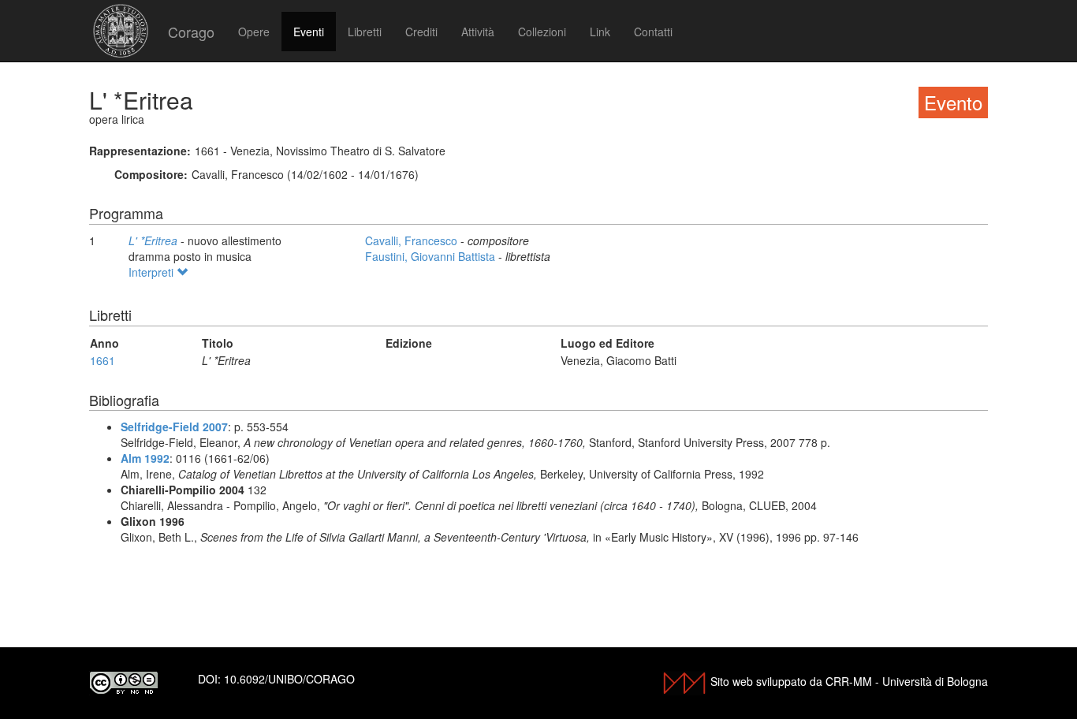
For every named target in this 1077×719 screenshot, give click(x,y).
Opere (254, 31)
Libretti (365, 31)
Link (600, 31)
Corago (191, 31)
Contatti (653, 31)
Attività (477, 31)
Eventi (308, 31)
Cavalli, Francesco (412, 240)
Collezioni (542, 31)
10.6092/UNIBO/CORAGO (289, 679)
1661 (102, 360)
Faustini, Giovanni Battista (431, 256)
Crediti (421, 31)
